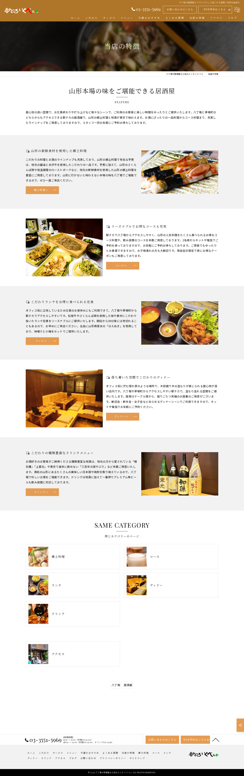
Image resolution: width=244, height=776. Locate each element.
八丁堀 (116, 685)
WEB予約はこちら (215, 9)
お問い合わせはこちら (180, 9)
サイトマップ (137, 758)
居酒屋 (128, 685)
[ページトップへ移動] (215, 739)
